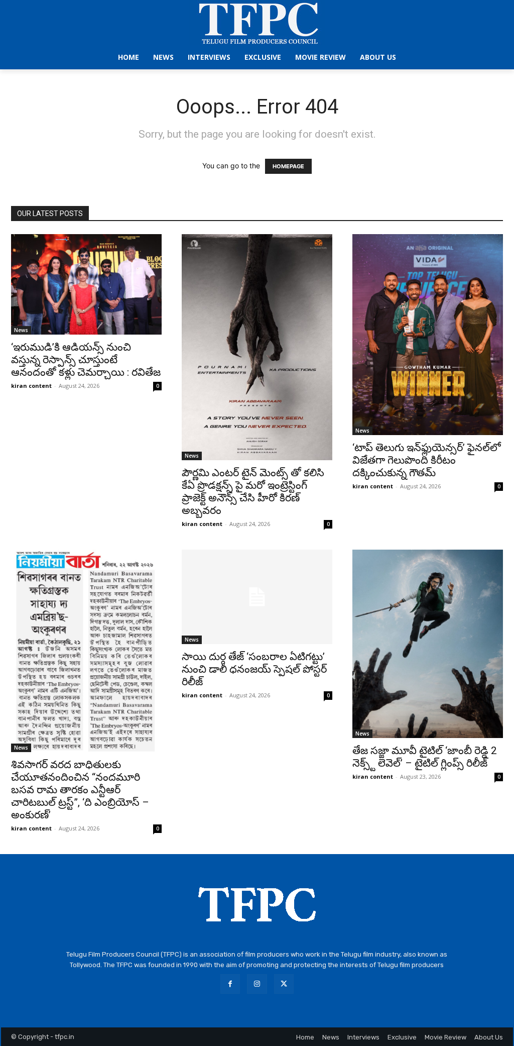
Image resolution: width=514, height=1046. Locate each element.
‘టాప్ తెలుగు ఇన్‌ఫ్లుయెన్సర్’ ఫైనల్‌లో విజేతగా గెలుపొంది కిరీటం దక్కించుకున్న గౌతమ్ (426, 460)
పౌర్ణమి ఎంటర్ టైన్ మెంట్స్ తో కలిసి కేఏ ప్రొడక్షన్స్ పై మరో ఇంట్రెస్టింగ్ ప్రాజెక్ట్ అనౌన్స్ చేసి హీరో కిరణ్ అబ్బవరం (253, 491)
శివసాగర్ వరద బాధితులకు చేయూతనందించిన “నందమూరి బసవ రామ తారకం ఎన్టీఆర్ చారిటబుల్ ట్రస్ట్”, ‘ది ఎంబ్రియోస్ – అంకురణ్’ (80, 790)
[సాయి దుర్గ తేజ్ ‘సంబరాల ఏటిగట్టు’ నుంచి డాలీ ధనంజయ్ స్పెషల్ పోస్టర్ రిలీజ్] (257, 597)
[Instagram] (257, 984)
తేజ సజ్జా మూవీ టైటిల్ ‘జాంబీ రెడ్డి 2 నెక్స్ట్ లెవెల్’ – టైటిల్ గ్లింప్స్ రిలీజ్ (424, 757)
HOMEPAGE (288, 166)
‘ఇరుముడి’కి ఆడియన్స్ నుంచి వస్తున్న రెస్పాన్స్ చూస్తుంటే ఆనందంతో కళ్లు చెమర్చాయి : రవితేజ (86, 359)
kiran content (31, 385)
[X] (284, 984)
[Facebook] (230, 984)
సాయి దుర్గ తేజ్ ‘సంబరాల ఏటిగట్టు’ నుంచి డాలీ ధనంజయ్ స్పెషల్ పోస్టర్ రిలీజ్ (254, 669)
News (21, 330)
